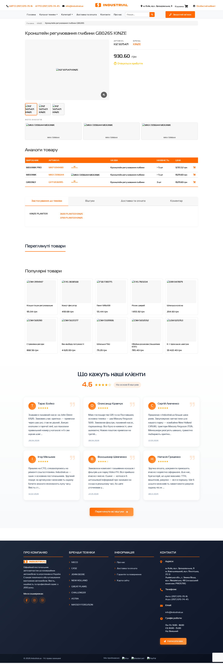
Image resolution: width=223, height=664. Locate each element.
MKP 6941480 (56, 167)
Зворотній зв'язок (181, 14)
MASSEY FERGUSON (82, 604)
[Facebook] (27, 600)
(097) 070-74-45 (51, 6)
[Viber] (42, 600)
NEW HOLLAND (79, 580)
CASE (74, 568)
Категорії (66, 14)
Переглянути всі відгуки (109, 512)
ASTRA (75, 598)
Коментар (176, 201)
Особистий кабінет (205, 6)
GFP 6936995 (56, 182)
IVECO (74, 562)
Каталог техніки (47, 14)
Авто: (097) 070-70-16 (176, 596)
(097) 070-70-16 (24, 6)
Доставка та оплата (86, 14)
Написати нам (175, 641)
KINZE (137, 44)
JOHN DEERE (78, 574)
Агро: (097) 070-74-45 (177, 599)
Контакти (105, 14)
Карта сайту (123, 580)
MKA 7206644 (56, 174)
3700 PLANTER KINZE (71, 217)
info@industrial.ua (74, 6)
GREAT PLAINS (79, 586)
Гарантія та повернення (129, 574)
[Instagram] (34, 600)
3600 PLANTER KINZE (71, 213)
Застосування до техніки (46, 201)
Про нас (118, 14)
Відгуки (90, 201)
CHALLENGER (78, 592)
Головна (31, 14)
